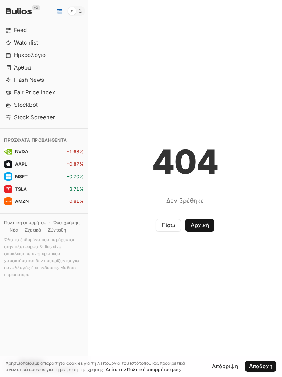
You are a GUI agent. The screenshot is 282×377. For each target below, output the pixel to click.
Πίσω (168, 225)
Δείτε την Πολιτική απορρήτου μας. (143, 369)
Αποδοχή (260, 366)
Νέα (14, 230)
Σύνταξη (57, 230)
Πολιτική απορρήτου (25, 222)
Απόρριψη (225, 366)
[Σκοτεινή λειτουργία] (76, 11)
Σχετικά (33, 230)
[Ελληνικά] (59, 11)
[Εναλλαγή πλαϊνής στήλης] (88, 188)
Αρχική (200, 225)
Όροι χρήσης (66, 222)
